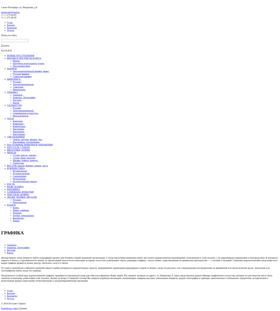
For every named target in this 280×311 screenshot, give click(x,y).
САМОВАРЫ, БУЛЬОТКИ (20, 192)
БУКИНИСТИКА (16, 168)
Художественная (21, 173)
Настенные (18, 129)
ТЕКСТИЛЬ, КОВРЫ (18, 194)
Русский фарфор (21, 74)
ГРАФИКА (12, 92)
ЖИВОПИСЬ (14, 79)
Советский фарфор (22, 76)
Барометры (18, 218)
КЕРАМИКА (13, 189)
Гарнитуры (18, 163)
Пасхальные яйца (21, 66)
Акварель (17, 95)
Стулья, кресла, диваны (24, 155)
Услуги (10, 30)
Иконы (16, 61)
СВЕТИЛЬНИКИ (16, 137)
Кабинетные (19, 126)
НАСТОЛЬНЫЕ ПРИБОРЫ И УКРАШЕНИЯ (30, 144)
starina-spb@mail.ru (10, 12)
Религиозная (19, 179)
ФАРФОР (12, 68)
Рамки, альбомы (21, 210)
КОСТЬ (11, 184)
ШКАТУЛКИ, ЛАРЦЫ (18, 150)
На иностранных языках (25, 181)
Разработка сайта (9, 308)
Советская (18, 87)
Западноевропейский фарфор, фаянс (31, 71)
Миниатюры (19, 89)
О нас (10, 22)
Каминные (18, 124)
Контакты (12, 28)
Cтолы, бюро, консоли (24, 158)
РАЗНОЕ (11, 205)
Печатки (17, 213)
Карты (16, 103)
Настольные (19, 134)
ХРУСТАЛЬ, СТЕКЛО (18, 147)
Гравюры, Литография (24, 97)
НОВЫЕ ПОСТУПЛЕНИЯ (20, 55)
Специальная (19, 176)
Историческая (20, 171)
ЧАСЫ (10, 118)
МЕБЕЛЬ (11, 152)
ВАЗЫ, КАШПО (15, 186)
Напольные (18, 131)
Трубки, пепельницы (23, 215)
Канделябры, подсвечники (26, 142)
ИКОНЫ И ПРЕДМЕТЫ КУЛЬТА (24, 58)
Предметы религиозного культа (28, 63)
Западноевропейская (23, 84)
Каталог (11, 25)
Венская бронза (20, 116)
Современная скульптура (25, 113)
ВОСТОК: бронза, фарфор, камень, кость (27, 165)
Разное (16, 221)
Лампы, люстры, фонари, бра (27, 139)
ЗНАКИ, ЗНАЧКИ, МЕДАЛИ (22, 197)
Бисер (16, 207)
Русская (17, 82)
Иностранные (20, 202)
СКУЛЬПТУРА (14, 105)
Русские (17, 200)
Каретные (18, 121)
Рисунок (17, 100)
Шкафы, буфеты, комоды (25, 160)
